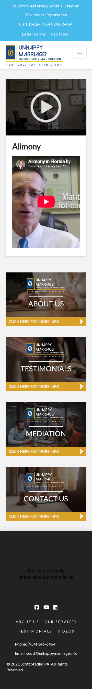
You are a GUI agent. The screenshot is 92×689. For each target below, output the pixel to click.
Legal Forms (34, 33)
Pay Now (59, 33)
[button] (79, 52)
